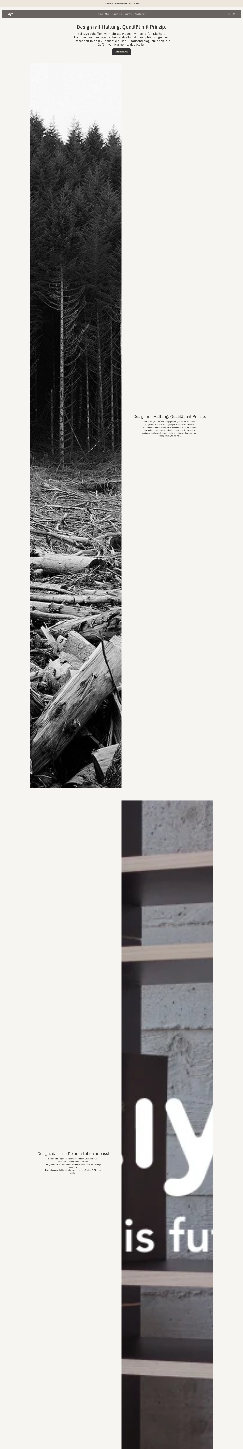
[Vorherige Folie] (3, 3)
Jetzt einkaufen (121, 52)
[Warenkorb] (234, 14)
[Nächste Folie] (240, 3)
